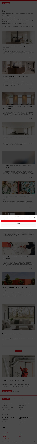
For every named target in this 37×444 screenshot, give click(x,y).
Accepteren (18, 220)
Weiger (18, 223)
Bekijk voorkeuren (18, 226)
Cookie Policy (18, 227)
